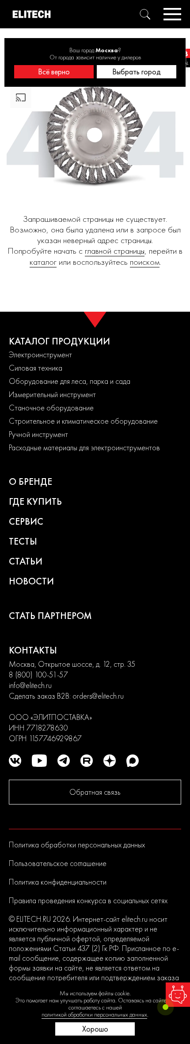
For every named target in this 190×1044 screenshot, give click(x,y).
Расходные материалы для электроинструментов (84, 447)
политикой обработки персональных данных (94, 1014)
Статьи (25, 561)
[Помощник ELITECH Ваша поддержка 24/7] (178, 994)
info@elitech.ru (30, 685)
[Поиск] (145, 14)
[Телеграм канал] (63, 760)
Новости (31, 581)
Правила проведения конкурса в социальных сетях (88, 900)
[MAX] (132, 760)
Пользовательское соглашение (57, 863)
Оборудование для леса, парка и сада (69, 381)
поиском (145, 261)
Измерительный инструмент (52, 394)
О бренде (30, 481)
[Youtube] (39, 760)
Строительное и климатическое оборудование (83, 421)
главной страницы (114, 250)
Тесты (23, 541)
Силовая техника (35, 368)
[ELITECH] (31, 14)
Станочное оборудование (51, 407)
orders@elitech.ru (98, 696)
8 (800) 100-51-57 (38, 674)
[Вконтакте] (15, 760)
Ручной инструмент (38, 434)
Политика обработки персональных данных (77, 844)
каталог (43, 261)
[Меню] (172, 14)
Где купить (35, 501)
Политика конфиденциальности (57, 882)
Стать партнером (50, 615)
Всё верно (54, 71)
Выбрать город (136, 71)
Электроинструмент (40, 354)
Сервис (26, 521)
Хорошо (95, 1029)
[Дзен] (109, 760)
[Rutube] (86, 760)
